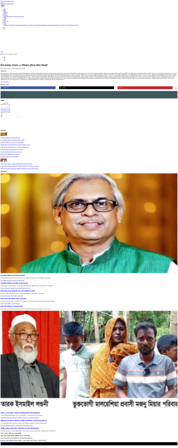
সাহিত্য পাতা (64, 25)
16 (9, 109)
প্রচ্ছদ (4, 9)
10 (1, 109)
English (2, 6)
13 (5, 109)
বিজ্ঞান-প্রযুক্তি (22, 25)
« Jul (2, 115)
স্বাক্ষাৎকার (71, 25)
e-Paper (2, 5)
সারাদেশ (4, 11)
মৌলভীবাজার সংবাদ (11, 16)
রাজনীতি (4, 14)
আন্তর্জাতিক (5, 12)
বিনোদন (4, 20)
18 (2, 110)
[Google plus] (4, 60)
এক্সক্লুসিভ (40, 25)
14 (6, 109)
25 (2, 112)
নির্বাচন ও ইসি (5, 21)
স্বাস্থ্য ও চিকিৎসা (28, 25)
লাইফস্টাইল (55, 25)
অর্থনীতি (4, 17)
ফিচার (43, 25)
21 (6, 110)
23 (9, 110)
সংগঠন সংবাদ (59, 25)
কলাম (49, 25)
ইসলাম (4, 22)
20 (5, 110)
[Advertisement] (89, 40)
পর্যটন (38, 25)
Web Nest (11, 444)
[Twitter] (4, 57)
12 (4, 109)
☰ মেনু (2, 2)
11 (2, 109)
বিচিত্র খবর (46, 25)
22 (8, 110)
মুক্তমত (51, 25)
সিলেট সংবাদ (5, 15)
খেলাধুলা (4, 19)
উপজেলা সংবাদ (6, 25)
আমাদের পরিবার (75, 25)
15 (8, 109)
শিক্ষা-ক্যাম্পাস (34, 25)
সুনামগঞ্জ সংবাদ (16, 16)
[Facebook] (4, 58)
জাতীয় (4, 10)
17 (1, 110)
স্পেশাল (67, 25)
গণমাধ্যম (10, 25)
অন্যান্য (4, 24)
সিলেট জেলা (5, 16)
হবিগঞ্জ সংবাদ (21, 16)
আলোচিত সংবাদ (14, 25)
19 (4, 110)
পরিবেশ (18, 25)
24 (1, 112)
